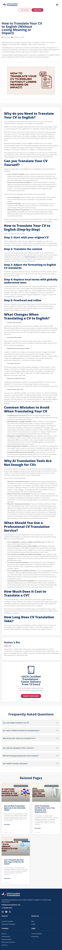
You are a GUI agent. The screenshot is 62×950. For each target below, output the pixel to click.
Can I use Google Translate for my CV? (16, 723)
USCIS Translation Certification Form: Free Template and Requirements (45, 809)
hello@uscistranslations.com (11, 905)
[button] (57, 4)
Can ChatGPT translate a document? (15, 763)
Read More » (7, 824)
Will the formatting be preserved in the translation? (21, 756)
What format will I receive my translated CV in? (19, 738)
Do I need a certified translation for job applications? (21, 730)
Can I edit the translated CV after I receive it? (18, 748)
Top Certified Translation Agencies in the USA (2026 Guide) (14, 808)
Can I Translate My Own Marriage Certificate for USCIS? (14, 862)
